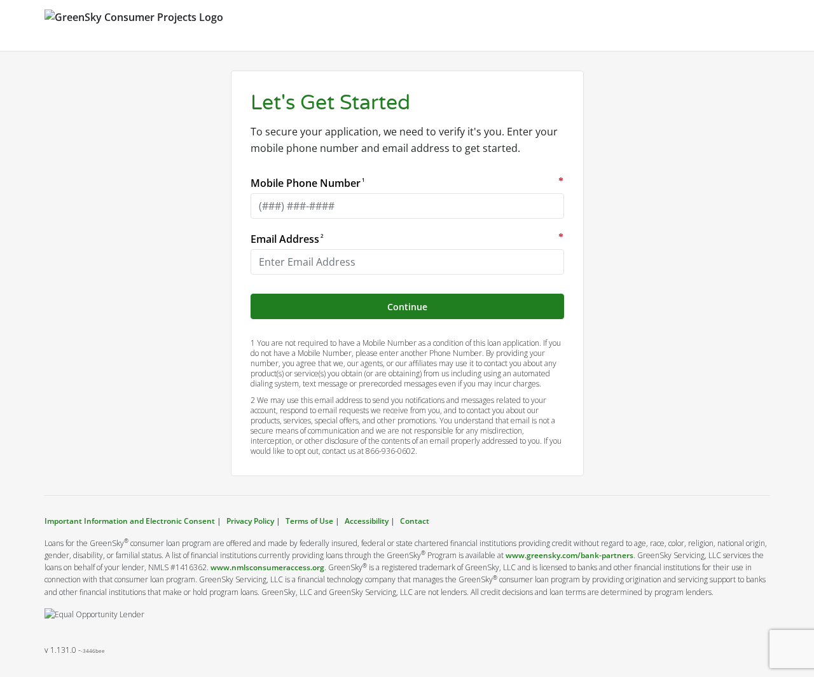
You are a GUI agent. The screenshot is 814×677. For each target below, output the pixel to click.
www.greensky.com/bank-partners (569, 555)
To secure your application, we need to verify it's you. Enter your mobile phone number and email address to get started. (404, 140)
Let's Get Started (330, 103)
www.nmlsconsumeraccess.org (267, 567)
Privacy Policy (250, 521)
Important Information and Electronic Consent (131, 521)
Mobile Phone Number (307, 183)
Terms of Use (309, 521)
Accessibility (367, 521)
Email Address (286, 239)
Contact (414, 521)
